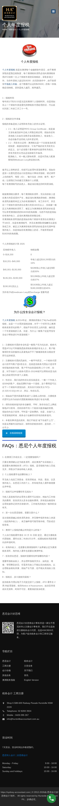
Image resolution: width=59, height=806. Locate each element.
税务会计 (12, 29)
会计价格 (6, 670)
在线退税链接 (16, 433)
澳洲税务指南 (8, 680)
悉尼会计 (6, 661)
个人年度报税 (8, 70)
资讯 (26, 675)
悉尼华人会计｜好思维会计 (15, 755)
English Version (31, 680)
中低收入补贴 (10, 84)
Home (4, 29)
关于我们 (28, 670)
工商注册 (6, 666)
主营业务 (28, 666)
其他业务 (6, 675)
